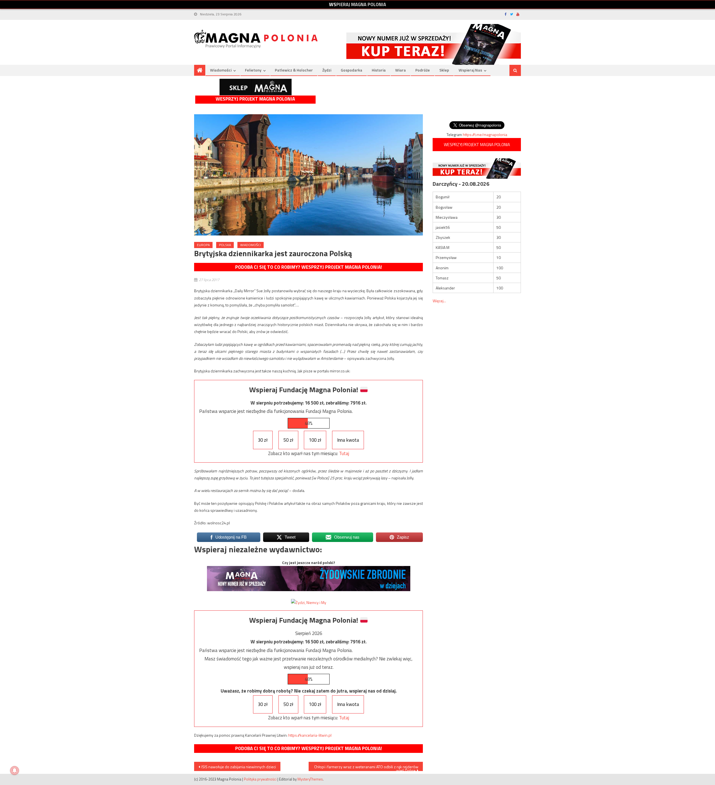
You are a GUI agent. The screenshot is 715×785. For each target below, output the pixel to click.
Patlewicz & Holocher (294, 70)
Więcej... (439, 301)
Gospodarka (351, 70)
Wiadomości (221, 70)
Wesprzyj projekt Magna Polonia (255, 99)
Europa (203, 245)
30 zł (263, 440)
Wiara (400, 70)
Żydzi (326, 70)
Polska (225, 245)
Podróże (422, 70)
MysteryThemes (310, 779)
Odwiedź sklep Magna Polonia (256, 87)
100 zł (315, 440)
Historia (379, 70)
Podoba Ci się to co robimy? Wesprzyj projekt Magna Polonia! (308, 267)
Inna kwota (348, 440)
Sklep (444, 70)
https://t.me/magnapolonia (485, 134)
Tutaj (344, 453)
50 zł (288, 440)
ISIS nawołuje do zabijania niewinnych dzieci (238, 767)
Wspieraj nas (470, 70)
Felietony (253, 70)
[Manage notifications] (14, 770)
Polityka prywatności (260, 779)
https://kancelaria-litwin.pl (310, 735)
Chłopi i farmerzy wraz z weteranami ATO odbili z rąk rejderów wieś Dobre (366, 767)
